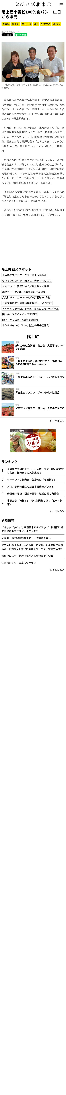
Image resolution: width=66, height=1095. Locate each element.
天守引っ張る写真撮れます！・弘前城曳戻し (26, 538)
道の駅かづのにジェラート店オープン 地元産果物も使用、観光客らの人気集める (35, 470)
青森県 (6, 24)
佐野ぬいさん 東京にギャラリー (20, 562)
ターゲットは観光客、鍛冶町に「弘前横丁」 (31, 479)
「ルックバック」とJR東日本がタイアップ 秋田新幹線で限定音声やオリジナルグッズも (32, 529)
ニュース (26, 24)
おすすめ (46, 24)
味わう (56, 24)
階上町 (15, 24)
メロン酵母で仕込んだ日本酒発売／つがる (30, 486)
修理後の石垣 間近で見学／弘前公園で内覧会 (33, 493)
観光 (36, 24)
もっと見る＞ (57, 421)
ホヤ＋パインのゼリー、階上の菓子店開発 (25, 325)
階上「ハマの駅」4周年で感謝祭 (20, 320)
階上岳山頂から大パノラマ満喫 (19, 314)
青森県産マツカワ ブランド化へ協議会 (24, 275)
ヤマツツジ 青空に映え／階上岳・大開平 (25, 286)
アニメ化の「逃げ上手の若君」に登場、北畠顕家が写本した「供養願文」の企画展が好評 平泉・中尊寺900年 (32, 547)
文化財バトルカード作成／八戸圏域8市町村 (26, 297)
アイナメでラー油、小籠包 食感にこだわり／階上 (30, 308)
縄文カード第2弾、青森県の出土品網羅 (23, 292)
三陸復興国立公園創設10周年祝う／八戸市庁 (27, 303)
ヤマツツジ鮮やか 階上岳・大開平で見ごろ (26, 280)
